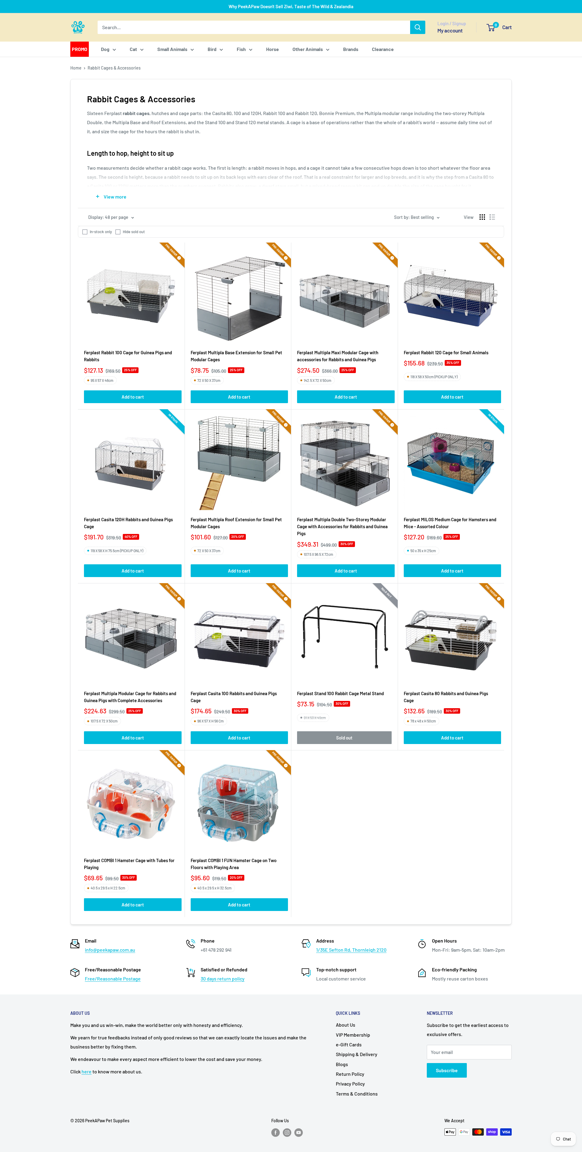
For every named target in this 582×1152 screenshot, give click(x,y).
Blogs (342, 1064)
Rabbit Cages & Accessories (114, 67)
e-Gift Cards (349, 1044)
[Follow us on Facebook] (275, 1132)
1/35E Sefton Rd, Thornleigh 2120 (351, 950)
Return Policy (350, 1074)
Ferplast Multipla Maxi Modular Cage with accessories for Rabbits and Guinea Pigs (337, 356)
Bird (212, 49)
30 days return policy (223, 978)
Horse (272, 49)
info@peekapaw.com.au (110, 950)
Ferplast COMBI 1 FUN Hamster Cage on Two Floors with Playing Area (233, 864)
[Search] (417, 27)
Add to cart (133, 396)
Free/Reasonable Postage (113, 978)
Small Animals (172, 49)
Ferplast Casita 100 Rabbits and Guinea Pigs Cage (234, 697)
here (87, 1071)
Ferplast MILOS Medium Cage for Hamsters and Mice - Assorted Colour (450, 523)
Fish (241, 49)
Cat (133, 49)
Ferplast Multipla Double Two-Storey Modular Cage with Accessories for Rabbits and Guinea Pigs (342, 526)
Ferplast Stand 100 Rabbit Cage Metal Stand (340, 693)
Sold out (344, 737)
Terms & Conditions (357, 1093)
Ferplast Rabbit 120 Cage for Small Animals (446, 352)
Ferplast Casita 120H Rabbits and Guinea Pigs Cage (128, 523)
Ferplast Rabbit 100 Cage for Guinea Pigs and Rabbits (128, 356)
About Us (345, 1025)
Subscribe (447, 1070)
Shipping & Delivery (356, 1054)
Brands (350, 49)
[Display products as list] (492, 217)
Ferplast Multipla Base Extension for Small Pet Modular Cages (236, 356)
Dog (105, 49)
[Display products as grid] (482, 217)
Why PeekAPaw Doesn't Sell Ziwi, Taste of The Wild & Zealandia (291, 6)
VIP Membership (353, 1035)
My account (450, 30)
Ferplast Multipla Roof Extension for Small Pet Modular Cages (236, 523)
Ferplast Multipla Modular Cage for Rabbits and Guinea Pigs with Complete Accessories (130, 697)
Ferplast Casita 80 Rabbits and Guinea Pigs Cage (446, 697)
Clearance (383, 49)
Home (76, 67)
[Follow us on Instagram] (287, 1132)
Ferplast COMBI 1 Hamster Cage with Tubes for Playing (129, 864)
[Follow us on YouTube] (298, 1132)
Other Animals (308, 49)
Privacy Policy (350, 1083)
